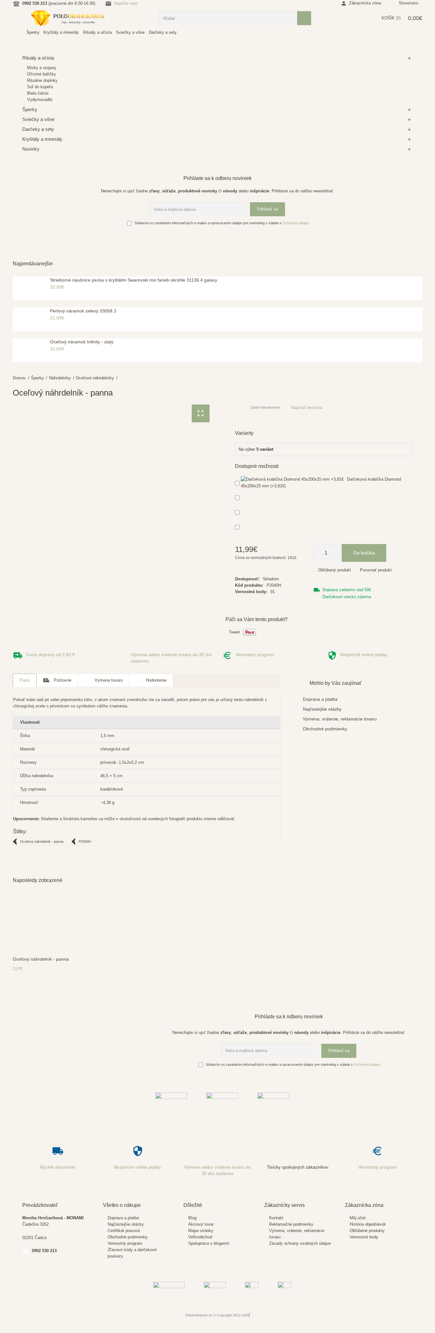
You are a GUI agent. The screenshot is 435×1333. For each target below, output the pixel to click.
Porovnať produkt (376, 570)
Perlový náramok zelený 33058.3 (83, 310)
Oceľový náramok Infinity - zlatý (81, 341)
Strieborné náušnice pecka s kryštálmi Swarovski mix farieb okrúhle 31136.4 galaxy (133, 280)
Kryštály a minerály (42, 139)
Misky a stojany (41, 67)
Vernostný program (255, 654)
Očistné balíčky (41, 74)
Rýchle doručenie (57, 1167)
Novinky (30, 149)
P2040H (85, 841)
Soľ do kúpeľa (40, 86)
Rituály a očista (38, 58)
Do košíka (364, 552)
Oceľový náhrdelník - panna (41, 841)
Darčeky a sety (38, 129)
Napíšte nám (126, 3)
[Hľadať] (304, 18)
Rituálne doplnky (42, 80)
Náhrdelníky (60, 378)
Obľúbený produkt (334, 570)
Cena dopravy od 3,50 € (50, 654)
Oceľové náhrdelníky (95, 378)
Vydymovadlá (39, 99)
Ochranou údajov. (296, 223)
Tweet (234, 632)
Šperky (37, 378)
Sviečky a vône (38, 119)
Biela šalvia (37, 93)
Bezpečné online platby (363, 654)
